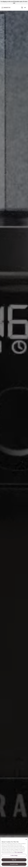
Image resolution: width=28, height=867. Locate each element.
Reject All (14, 859)
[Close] (26, 839)
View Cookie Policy (19, 852)
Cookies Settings (13, 855)
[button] (22, 7)
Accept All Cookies (14, 864)
